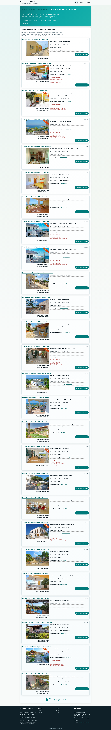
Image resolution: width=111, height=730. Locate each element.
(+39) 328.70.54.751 (68, 384)
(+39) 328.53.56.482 (64, 308)
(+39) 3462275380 (63, 684)
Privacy (57, 710)
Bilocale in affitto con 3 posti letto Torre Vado (35, 473)
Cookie (57, 712)
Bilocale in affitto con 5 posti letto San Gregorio (35, 598)
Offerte (81, 2)
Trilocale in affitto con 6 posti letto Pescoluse (35, 498)
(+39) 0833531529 (63, 157)
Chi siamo (88, 2)
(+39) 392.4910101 (63, 408)
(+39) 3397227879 (63, 432)
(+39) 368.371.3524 (68, 457)
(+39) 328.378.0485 (68, 283)
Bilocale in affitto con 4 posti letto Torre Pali (35, 90)
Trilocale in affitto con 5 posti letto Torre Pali (35, 321)
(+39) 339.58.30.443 (66, 332)
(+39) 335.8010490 (64, 560)
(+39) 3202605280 (64, 356)
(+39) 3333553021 (63, 183)
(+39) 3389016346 (63, 584)
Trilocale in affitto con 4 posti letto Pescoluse (35, 573)
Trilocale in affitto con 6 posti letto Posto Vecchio (36, 146)
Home (76, 2)
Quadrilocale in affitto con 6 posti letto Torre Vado (36, 373)
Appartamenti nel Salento (35, 9)
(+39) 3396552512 (68, 50)
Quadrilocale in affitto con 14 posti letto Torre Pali (36, 63)
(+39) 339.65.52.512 (69, 129)
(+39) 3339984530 (68, 74)
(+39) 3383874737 (66, 232)
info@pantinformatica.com (84, 722)
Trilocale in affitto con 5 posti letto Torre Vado (35, 119)
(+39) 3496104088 (63, 207)
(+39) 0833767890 (63, 608)
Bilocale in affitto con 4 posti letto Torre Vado (35, 39)
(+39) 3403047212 (68, 657)
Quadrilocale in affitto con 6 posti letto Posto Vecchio (37, 273)
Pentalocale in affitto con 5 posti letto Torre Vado (36, 297)
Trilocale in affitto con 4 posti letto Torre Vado (35, 172)
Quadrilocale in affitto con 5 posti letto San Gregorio (37, 622)
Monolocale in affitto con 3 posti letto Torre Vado (36, 397)
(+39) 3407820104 (66, 508)
